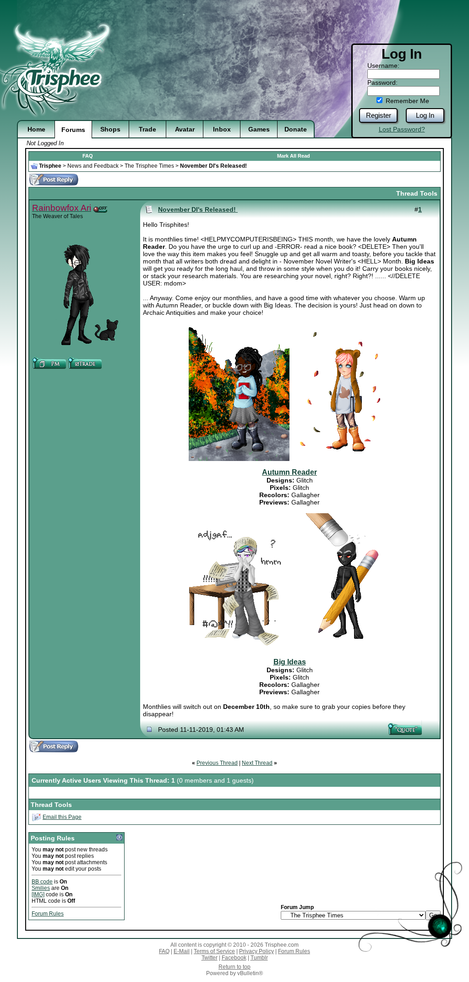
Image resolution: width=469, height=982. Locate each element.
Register (378, 115)
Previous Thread (217, 763)
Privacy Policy (256, 951)
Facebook (234, 958)
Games (259, 129)
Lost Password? (402, 129)
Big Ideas (289, 662)
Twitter (210, 958)
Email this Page (62, 817)
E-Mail (182, 951)
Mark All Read (293, 156)
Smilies (41, 888)
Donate (295, 129)
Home (36, 129)
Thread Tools (416, 193)
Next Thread (257, 763)
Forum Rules (48, 914)
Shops (110, 129)
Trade (147, 129)
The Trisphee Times (149, 166)
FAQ (87, 156)
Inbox (222, 129)
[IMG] (38, 894)
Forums (73, 129)
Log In (425, 115)
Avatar (185, 129)
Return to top (234, 967)
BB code (42, 881)
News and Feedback (93, 166)
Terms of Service (214, 951)
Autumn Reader (289, 472)
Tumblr (259, 958)
